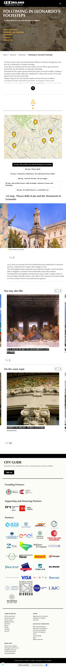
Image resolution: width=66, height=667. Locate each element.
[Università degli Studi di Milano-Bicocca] (26, 588)
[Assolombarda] (26, 525)
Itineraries (22, 55)
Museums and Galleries (40, 628)
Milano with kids (38, 639)
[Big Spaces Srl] (54, 567)
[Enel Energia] (26, 535)
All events (36, 620)
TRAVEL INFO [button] (8, 643)
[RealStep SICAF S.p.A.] (12, 567)
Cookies (26, 660)
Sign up (9, 472)
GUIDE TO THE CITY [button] (10, 613)
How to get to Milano (10, 646)
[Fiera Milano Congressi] (54, 535)
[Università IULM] (40, 588)
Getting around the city (11, 648)
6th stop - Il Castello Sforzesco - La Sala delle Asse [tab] (33, 190)
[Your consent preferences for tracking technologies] (2, 664)
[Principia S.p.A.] (54, 556)
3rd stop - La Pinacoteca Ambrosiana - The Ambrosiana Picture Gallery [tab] (32, 174)
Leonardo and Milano (39, 630)
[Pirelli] (40, 556)
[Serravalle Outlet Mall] (26, 567)
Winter (6, 625)
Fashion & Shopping (39, 632)
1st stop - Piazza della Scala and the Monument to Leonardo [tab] (33, 164)
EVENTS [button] (35, 613)
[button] (35, 122)
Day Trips (7, 624)
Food (34, 634)
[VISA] (26, 578)
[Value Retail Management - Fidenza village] (40, 535)
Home (5, 55)
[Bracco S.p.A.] (54, 525)
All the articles (8, 620)
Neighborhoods (9, 622)
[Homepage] (14, 2)
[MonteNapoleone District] (12, 556)
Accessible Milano (9, 653)
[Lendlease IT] (26, 546)
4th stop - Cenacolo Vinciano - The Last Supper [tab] (32, 178)
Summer (7, 629)
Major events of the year (40, 616)
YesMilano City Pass (10, 650)
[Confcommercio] (12, 535)
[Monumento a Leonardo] (37, 225)
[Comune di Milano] (12, 492)
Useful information (10, 651)
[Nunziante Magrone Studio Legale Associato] (12, 578)
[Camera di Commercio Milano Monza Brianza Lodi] (26, 492)
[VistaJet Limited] (40, 578)
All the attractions (9, 616)
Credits (32, 660)
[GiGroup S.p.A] (12, 546)
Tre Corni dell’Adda (37, 83)
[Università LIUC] (54, 588)
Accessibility (47, 660)
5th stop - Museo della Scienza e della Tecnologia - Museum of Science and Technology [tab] (29, 184)
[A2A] (12, 525)
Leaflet (55, 158)
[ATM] (40, 525)
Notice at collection (24, 665)
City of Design (37, 636)
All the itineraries (9, 618)
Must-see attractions (39, 626)
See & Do (13, 55)
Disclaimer (39, 660)
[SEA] (26, 508)
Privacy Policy (19, 660)
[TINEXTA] (40, 567)
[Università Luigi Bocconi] (54, 578)
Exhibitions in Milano (39, 618)
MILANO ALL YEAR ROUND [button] (41, 624)
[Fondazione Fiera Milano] (12, 508)
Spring (6, 627)
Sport (34, 638)
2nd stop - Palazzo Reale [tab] (32, 169)
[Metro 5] (54, 546)
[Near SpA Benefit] (26, 556)
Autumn (6, 631)
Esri (61, 158)
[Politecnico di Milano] (12, 599)
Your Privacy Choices (37, 665)
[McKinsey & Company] (40, 546)
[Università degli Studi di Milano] (12, 588)
